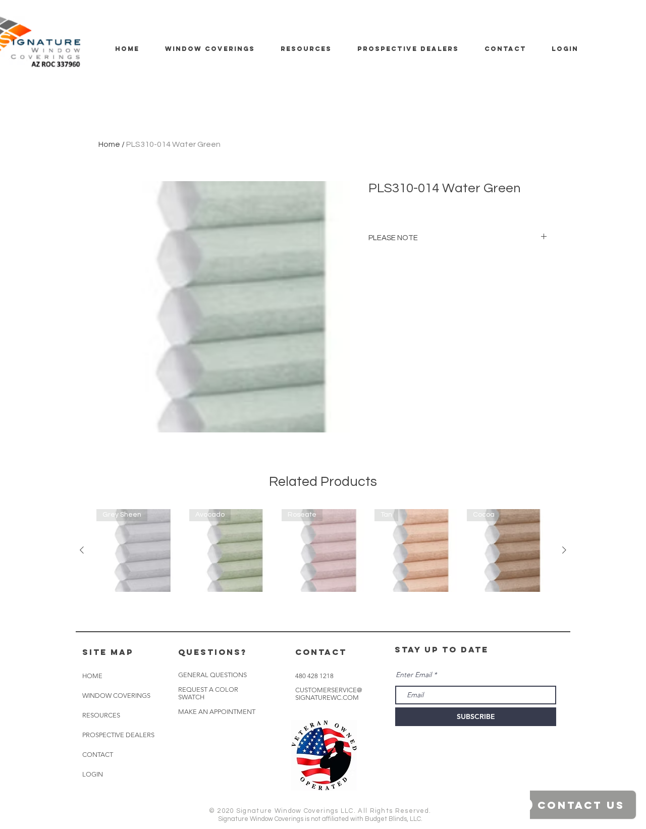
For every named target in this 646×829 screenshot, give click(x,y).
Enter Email (414, 674)
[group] (323, 550)
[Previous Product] (82, 550)
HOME (92, 676)
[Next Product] (564, 550)
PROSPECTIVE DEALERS (118, 735)
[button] (216, 711)
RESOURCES (101, 715)
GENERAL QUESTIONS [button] (212, 675)
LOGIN (92, 774)
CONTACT (97, 754)
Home (109, 144)
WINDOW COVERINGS (116, 695)
